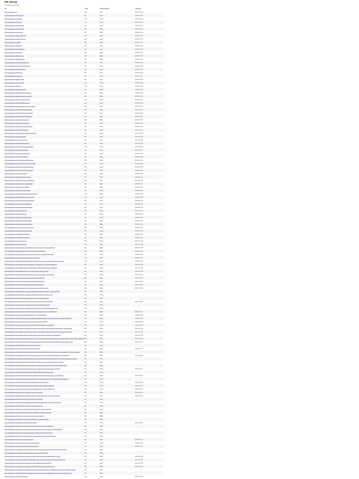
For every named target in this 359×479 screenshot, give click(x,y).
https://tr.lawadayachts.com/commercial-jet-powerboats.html (18, 230)
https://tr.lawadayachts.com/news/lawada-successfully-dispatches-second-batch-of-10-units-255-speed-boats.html (31, 264)
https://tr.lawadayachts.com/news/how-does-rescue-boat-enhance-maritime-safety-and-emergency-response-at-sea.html (32, 291)
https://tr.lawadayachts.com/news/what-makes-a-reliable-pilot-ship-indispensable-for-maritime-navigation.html (29, 385)
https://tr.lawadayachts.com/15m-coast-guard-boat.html (17, 153)
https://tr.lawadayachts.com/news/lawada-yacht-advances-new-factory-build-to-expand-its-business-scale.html (30, 466)
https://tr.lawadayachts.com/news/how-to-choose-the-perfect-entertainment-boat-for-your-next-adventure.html (30, 389)
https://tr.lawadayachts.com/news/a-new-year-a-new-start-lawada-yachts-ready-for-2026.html (26, 321)
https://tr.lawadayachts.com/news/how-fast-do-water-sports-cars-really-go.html (22, 345)
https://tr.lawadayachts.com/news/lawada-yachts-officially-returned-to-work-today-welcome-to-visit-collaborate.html (31, 311)
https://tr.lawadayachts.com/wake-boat (13, 45)
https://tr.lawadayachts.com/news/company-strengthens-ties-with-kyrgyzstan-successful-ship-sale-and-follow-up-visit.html (32, 456)
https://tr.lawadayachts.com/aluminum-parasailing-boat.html (18, 217)
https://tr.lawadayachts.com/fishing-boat (14, 72)
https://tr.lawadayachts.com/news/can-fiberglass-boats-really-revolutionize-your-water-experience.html (28, 412)
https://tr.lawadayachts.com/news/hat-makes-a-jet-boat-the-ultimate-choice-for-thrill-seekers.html (27, 382)
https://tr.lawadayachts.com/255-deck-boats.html (16, 210)
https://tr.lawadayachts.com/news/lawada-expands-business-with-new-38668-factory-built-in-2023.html (28, 463)
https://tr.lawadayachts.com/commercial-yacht (15, 69)
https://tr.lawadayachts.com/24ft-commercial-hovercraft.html (18, 109)
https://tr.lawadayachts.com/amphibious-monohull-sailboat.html (19, 183)
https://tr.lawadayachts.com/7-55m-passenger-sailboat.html (18, 204)
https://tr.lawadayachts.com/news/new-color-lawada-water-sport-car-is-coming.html (23, 392)
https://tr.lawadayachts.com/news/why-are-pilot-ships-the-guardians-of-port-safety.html (24, 416)
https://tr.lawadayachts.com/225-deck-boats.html (16, 214)
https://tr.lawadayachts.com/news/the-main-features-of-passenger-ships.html (22, 442)
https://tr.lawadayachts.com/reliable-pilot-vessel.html (16, 150)
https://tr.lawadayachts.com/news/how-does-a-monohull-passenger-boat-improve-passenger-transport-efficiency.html (31, 308)
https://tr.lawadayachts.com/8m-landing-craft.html (16, 173)
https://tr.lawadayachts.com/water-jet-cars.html (15, 89)
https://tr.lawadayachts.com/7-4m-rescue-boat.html (16, 140)
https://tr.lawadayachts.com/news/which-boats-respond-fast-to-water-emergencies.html (24, 278)
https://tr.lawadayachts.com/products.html (14, 15)
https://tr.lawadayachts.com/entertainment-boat (15, 35)
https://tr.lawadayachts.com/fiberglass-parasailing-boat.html (18, 220)
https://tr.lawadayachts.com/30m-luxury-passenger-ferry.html (18, 126)
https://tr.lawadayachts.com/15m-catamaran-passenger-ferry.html (19, 197)
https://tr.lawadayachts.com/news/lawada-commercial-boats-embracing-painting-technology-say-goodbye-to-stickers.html (32, 395)
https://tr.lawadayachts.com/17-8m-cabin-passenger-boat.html (19, 170)
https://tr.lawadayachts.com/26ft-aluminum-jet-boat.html (17, 234)
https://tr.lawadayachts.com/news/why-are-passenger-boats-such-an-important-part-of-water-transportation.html (30, 436)
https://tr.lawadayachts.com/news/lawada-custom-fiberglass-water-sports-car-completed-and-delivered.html (29, 254)
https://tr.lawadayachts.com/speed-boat (13, 52)
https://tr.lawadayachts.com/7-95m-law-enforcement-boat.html (19, 113)
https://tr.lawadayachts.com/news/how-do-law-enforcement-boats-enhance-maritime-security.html (27, 298)
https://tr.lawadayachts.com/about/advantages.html (16, 476)
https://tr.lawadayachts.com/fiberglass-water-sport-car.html (18, 92)
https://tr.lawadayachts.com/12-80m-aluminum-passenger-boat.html (20, 106)
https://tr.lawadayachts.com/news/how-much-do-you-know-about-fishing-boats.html (23, 405)
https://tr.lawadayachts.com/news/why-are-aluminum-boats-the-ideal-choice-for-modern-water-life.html (28, 409)
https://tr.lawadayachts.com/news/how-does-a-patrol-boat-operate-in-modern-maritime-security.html (27, 304)
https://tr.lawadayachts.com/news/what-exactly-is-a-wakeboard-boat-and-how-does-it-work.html (26, 288)
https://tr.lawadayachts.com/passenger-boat (14, 59)
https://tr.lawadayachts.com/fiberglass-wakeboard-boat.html (18, 96)
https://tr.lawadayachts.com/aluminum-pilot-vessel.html (17, 143)
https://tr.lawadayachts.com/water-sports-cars (15, 39)
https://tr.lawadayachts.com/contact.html (14, 32)
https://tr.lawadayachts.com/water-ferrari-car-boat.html (17, 123)
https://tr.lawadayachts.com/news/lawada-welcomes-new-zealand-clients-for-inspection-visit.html (26, 271)
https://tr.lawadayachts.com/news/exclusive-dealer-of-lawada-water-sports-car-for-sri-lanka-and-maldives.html (30, 247)
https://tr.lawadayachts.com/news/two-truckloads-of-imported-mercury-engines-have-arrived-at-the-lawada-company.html (32, 368)
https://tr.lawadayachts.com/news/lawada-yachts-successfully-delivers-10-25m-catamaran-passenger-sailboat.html (31, 267)
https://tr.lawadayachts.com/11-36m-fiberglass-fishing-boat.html (19, 160)
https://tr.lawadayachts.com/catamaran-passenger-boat (17, 66)
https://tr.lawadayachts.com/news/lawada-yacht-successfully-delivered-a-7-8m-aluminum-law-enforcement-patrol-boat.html (32, 335)
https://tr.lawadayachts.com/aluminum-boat (14, 82)
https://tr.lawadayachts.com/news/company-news (16, 241)
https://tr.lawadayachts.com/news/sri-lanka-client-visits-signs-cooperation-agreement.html (25, 251)
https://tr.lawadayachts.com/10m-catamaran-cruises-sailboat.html (19, 200)
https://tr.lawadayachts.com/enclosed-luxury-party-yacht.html (18, 224)
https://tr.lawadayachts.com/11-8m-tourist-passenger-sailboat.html (19, 180)
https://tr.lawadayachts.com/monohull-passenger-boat (17, 62)
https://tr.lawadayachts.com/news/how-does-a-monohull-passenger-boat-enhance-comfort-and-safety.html (29, 301)
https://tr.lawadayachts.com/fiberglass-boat (14, 79)
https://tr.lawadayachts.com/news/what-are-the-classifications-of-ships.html (22, 446)
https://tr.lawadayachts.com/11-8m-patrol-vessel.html (17, 130)
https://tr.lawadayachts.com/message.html (14, 29)
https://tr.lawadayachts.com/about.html (13, 18)
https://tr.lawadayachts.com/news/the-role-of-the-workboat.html (19, 439)
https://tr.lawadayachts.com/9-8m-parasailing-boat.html (17, 103)
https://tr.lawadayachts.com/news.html (13, 22)
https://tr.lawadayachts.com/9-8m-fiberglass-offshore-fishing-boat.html (20, 133)
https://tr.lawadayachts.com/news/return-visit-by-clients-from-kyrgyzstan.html (22, 257)
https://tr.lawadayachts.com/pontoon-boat (14, 55)
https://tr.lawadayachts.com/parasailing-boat (14, 49)
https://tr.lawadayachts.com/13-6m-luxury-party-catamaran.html (19, 227)
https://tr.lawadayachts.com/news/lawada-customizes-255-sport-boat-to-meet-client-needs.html (26, 453)
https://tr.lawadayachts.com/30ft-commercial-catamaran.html (18, 116)
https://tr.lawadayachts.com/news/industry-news (15, 244)
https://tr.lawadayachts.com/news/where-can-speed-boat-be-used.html (21, 422)
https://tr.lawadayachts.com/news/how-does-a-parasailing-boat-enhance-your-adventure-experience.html (28, 294)
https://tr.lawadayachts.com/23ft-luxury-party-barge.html (17, 190)
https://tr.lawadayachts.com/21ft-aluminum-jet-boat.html (17, 237)
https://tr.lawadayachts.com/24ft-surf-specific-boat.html (17, 99)
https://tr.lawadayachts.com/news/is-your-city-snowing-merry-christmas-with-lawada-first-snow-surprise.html (29, 325)
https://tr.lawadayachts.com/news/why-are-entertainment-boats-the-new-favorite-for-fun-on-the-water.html (29, 432)
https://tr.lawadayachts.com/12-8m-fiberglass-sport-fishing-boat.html (20, 163)
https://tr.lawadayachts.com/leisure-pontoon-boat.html (17, 187)
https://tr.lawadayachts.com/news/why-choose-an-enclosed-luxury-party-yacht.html (24, 399)
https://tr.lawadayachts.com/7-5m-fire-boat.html (15, 136)
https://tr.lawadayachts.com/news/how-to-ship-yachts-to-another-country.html (22, 348)
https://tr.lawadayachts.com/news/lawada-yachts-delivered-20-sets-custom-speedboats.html (26, 315)
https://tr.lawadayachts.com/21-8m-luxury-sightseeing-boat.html (19, 167)
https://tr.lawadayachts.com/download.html (14, 25)
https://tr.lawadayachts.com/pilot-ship (13, 86)
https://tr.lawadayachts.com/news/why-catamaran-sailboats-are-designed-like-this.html (24, 284)
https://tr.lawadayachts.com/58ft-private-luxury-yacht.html (18, 177)
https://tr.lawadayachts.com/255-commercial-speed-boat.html (18, 207)
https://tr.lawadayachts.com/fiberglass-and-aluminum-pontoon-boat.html (21, 193)
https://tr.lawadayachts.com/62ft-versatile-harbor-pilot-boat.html (19, 146)
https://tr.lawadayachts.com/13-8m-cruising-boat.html (17, 119)
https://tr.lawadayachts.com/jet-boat (13, 42)
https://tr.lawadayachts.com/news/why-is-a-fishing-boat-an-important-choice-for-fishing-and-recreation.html (29, 426)
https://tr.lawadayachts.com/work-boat (13, 76)
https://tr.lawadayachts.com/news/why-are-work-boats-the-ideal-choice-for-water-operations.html (27, 419)
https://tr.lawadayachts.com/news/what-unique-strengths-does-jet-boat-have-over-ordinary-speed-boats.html (29, 274)
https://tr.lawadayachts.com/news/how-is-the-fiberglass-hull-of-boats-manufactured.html (24, 281)
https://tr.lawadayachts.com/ (11, 12)
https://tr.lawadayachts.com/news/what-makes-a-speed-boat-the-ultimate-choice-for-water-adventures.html (29, 372)
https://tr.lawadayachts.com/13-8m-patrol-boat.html (16, 156)
